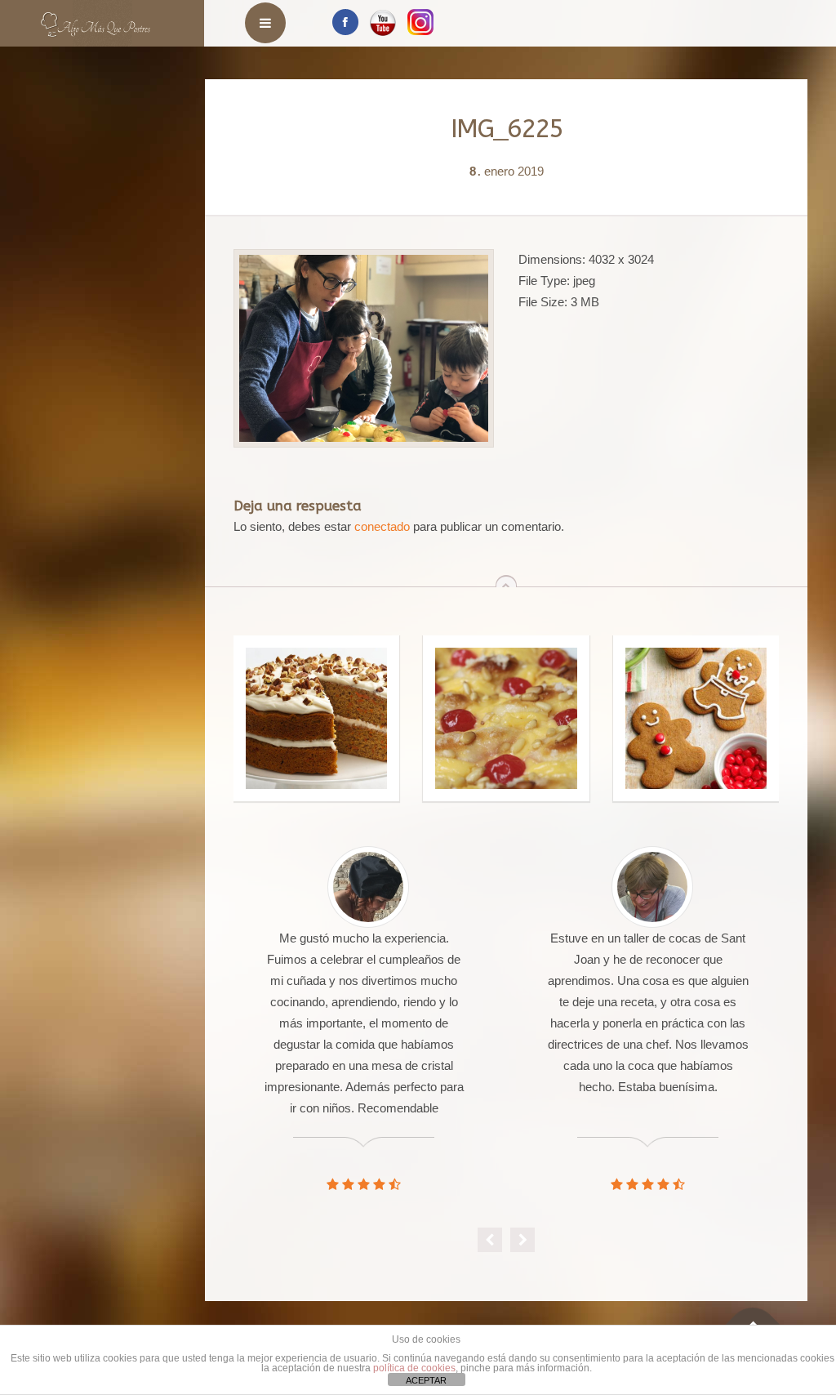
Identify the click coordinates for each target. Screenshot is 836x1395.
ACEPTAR (426, 1380)
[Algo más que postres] (96, 18)
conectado (382, 526)
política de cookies (414, 1368)
